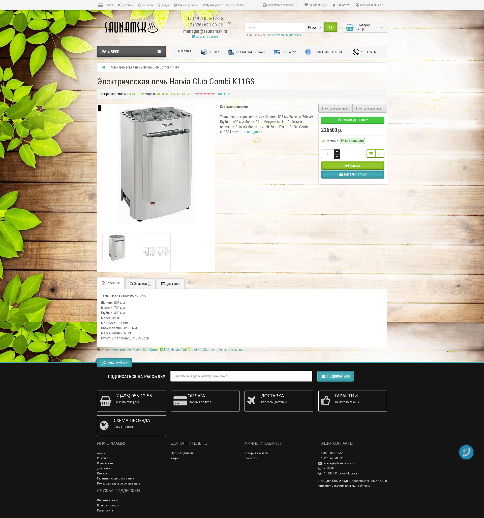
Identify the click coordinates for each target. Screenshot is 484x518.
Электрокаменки (232, 350)
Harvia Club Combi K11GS (189, 350)
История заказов (256, 453)
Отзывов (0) (143, 283)
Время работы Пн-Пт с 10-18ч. (225, 5)
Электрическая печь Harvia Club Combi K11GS (135, 350)
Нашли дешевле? (354, 120)
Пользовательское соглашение (118, 483)
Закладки (251, 458)
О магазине (183, 51)
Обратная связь (107, 500)
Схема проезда (187, 5)
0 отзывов (223, 94)
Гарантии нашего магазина (115, 478)
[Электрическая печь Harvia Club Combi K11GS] (116, 247)
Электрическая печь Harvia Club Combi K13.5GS (337, 108)
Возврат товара (108, 505)
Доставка (127, 5)
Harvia (212, 350)
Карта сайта (105, 510)
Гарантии (147, 5)
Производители (182, 453)
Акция (165, 5)
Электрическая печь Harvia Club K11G (371, 108)
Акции (101, 453)
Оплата (108, 5)
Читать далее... (252, 132)
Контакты (368, 52)
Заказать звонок (206, 37)
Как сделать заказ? (250, 52)
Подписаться (338, 376)
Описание (113, 283)
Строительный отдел (328, 52)
